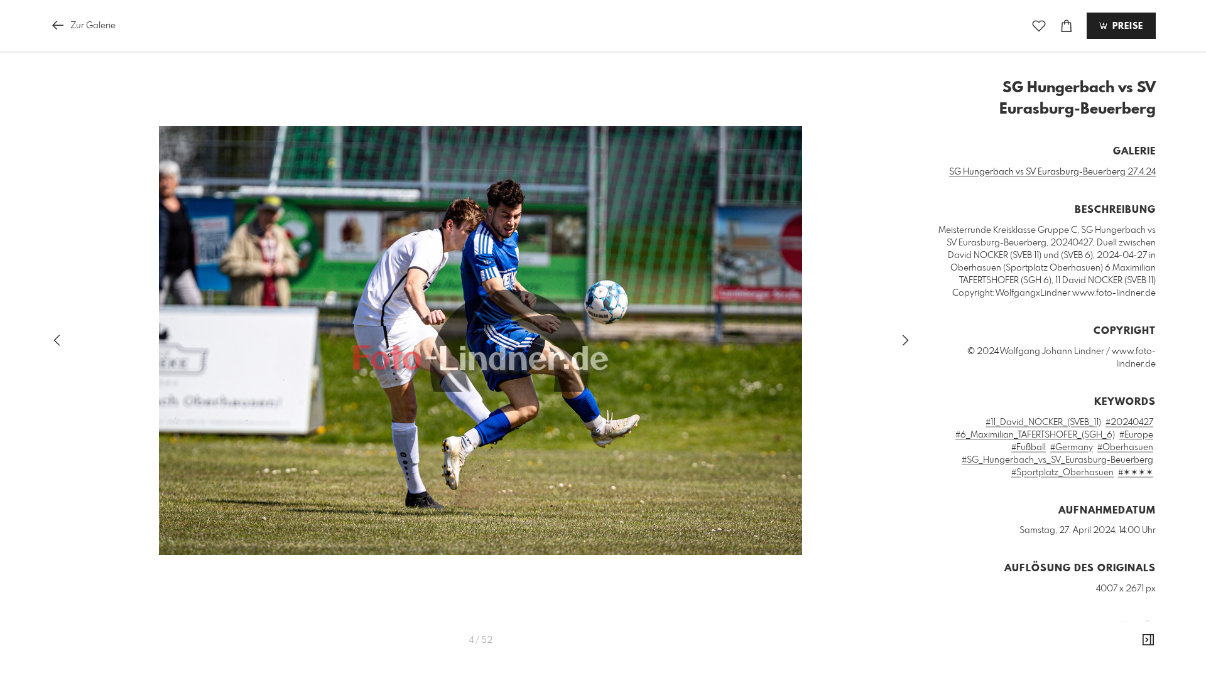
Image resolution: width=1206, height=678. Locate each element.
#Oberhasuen (1125, 447)
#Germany (1071, 447)
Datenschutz (1134, 662)
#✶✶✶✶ (1135, 472)
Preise (1126, 26)
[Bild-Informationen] (1148, 640)
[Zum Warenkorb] (1066, 26)
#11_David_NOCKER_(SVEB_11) (1043, 422)
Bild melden (1135, 645)
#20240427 (1129, 422)
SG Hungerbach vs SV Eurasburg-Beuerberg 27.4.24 (1052, 172)
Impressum (1085, 662)
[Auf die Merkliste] (1038, 26)
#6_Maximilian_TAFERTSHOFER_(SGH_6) (1035, 435)
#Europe (1136, 435)
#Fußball (1028, 447)
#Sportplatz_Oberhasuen (1062, 472)
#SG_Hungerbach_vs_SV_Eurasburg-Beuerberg (1057, 460)
